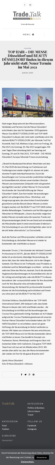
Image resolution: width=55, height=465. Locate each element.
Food (4, 425)
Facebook (32, 425)
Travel (30, 414)
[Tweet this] (25, 374)
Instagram (32, 429)
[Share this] (21, 374)
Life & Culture (34, 411)
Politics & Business (36, 408)
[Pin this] (33, 374)
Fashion (27, 48)
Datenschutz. (27, 461)
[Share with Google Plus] (29, 374)
